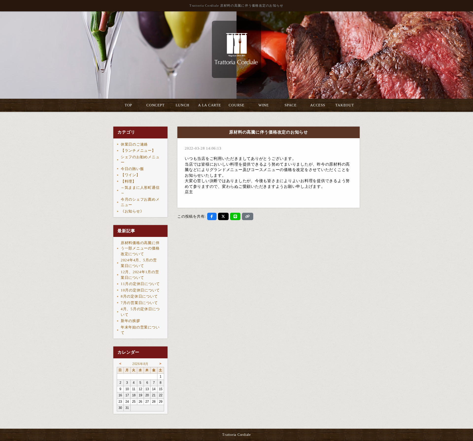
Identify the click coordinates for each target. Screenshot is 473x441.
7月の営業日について (139, 303)
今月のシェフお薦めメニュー (140, 202)
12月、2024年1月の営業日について (140, 275)
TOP (128, 105)
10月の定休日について (140, 290)
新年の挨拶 (130, 321)
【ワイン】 (130, 175)
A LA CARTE (209, 105)
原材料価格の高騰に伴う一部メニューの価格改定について (140, 248)
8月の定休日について (139, 296)
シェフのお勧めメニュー (140, 160)
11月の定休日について (140, 284)
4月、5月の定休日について (140, 312)
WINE (263, 105)
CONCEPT (155, 105)
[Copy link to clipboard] (247, 216)
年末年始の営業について (140, 330)
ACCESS (317, 105)
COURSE (236, 105)
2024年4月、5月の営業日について (139, 263)
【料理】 (128, 181)
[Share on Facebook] (212, 216)
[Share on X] (223, 216)
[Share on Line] (235, 216)
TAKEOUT (344, 105)
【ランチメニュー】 (138, 151)
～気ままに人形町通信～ (140, 190)
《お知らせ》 (132, 211)
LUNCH (182, 105)
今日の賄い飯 (132, 169)
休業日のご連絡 (134, 144)
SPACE (291, 105)
